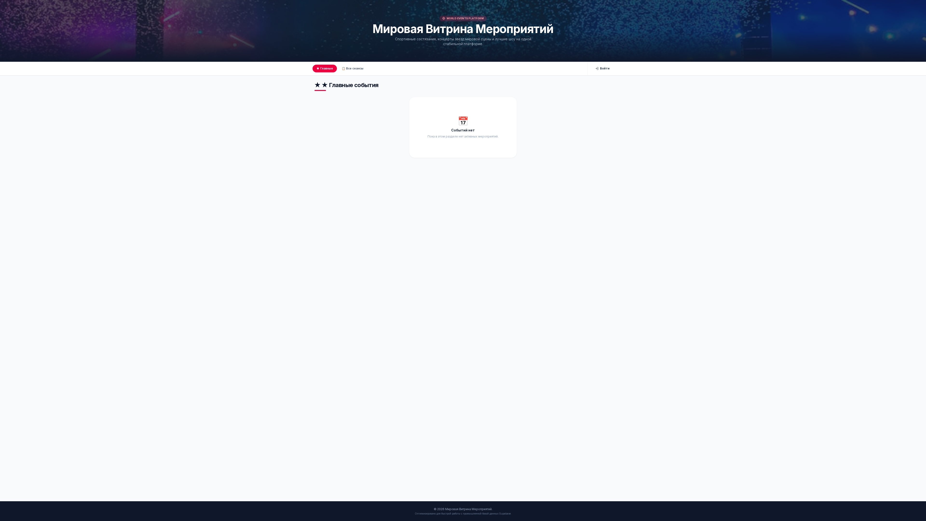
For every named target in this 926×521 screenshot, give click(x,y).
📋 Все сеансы (352, 68)
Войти (605, 68)
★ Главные (324, 68)
